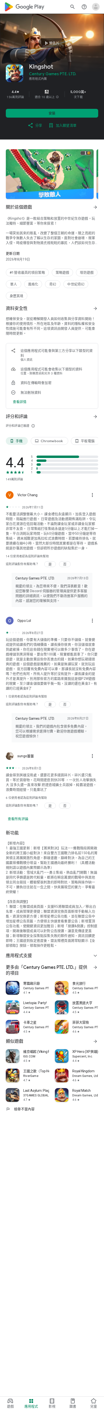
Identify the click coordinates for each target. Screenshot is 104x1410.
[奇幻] (52, 284)
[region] (52, 94)
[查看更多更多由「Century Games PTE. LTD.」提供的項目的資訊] (95, 967)
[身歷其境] (16, 295)
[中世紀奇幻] (75, 284)
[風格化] (33, 284)
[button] (57, 97)
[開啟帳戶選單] (96, 7)
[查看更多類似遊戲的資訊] (95, 1041)
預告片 (51, 43)
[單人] (13, 284)
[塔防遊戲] (86, 272)
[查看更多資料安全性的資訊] (95, 308)
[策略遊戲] (62, 272)
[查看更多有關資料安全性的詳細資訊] (20, 402)
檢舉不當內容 (20, 1109)
